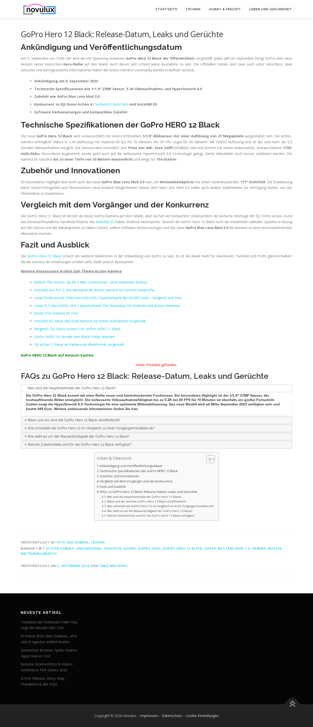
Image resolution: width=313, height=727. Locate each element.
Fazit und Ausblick (113, 487)
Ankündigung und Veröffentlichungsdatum (131, 466)
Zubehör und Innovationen (119, 476)
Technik (193, 9)
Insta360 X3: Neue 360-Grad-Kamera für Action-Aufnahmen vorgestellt (90, 321)
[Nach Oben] (292, 704)
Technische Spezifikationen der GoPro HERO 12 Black (139, 471)
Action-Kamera (60, 548)
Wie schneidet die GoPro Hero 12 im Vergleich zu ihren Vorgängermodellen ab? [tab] (91, 428)
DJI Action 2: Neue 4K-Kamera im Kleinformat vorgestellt (79, 344)
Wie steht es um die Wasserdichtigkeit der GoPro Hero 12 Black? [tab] (78, 436)
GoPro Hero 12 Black (44, 256)
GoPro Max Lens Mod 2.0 (227, 548)
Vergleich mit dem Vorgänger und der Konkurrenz (136, 481)
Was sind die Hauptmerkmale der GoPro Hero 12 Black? (144, 497)
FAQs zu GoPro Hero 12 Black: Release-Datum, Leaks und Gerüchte (148, 492)
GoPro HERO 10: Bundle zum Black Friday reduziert (74, 336)
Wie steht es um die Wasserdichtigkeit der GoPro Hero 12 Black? (149, 511)
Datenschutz (172, 715)
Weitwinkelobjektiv (39, 554)
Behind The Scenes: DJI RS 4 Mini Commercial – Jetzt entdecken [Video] (90, 282)
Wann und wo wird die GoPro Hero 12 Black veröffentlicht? (146, 501)
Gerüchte (113, 548)
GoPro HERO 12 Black (182, 548)
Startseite (166, 9)
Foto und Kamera (72, 542)
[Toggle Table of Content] (208, 459)
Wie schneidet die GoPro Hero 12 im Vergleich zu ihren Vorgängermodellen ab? (160, 506)
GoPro (130, 548)
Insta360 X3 (105, 221)
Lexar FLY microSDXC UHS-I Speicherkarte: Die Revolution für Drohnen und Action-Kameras (107, 305)
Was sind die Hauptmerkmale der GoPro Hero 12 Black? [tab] (71, 388)
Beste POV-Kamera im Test (56, 313)
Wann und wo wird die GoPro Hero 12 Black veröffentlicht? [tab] (73, 420)
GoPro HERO (149, 548)
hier (134, 409)
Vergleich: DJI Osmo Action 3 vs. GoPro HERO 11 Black (77, 328)
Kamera (259, 548)
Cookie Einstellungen (202, 715)
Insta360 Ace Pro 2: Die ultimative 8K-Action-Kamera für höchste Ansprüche (94, 290)
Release (275, 548)
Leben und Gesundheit (270, 9)
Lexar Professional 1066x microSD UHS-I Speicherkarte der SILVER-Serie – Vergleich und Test (108, 297)
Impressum (149, 715)
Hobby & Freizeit (225, 9)
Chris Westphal (113, 566)
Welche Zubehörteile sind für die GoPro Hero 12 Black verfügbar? (151, 515)
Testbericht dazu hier (110, 104)
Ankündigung (89, 548)
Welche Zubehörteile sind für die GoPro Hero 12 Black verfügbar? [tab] (79, 444)
